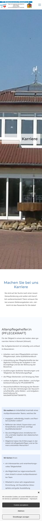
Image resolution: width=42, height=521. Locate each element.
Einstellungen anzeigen (21, 517)
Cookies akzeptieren (21, 505)
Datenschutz (24, 499)
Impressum (33, 499)
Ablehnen (21, 511)
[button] (39, 492)
